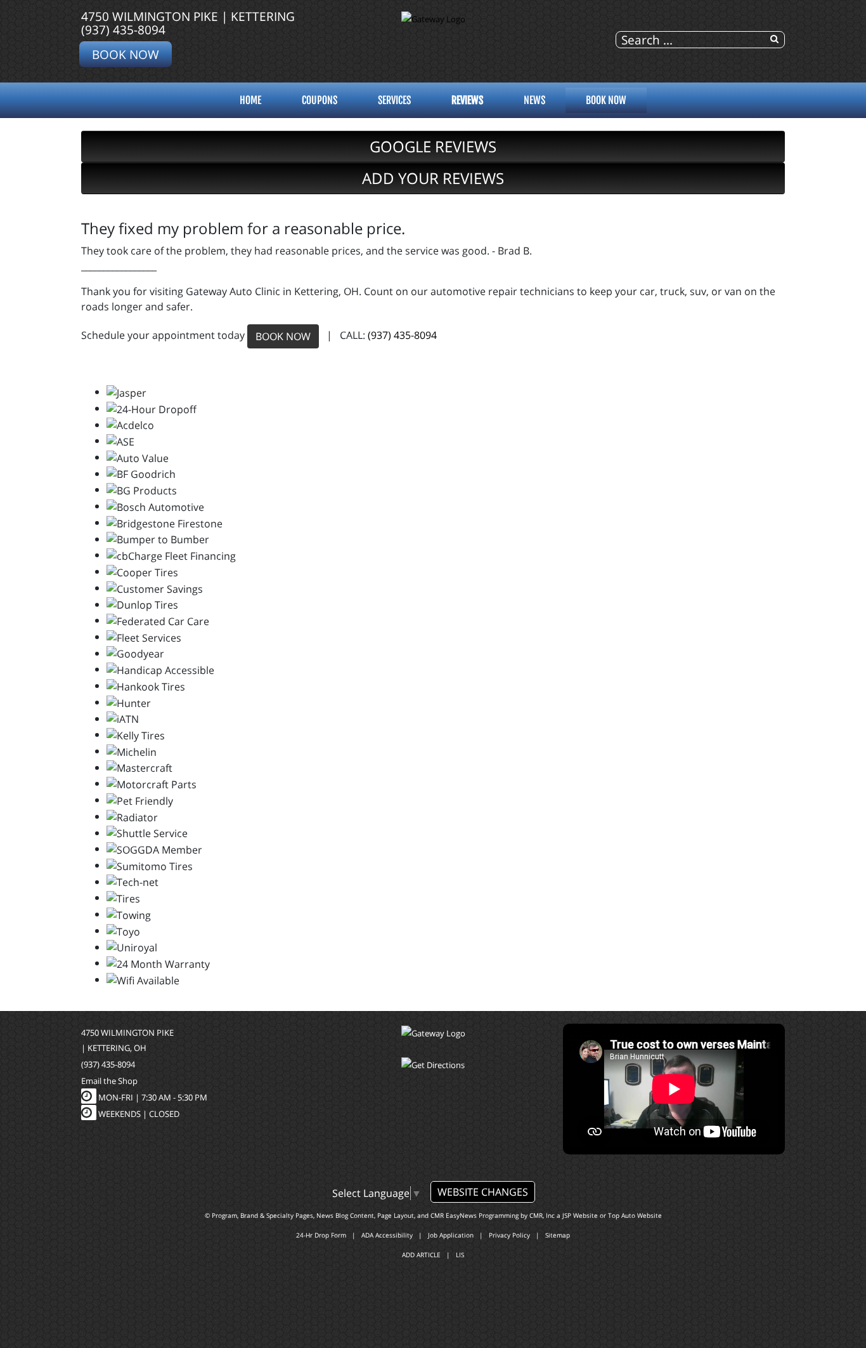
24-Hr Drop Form (321, 1235)
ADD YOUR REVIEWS (433, 178)
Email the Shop (109, 1081)
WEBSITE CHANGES (482, 1192)
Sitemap (557, 1235)
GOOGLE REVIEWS (433, 146)
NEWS (534, 100)
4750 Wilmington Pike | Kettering (188, 16)
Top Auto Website (635, 1215)
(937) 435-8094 (123, 29)
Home (250, 100)
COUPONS (319, 100)
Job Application (451, 1235)
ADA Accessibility (387, 1235)
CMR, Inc (542, 1215)
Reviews (467, 100)
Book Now (125, 54)
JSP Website (580, 1215)
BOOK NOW (283, 336)
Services (394, 100)
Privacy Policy (509, 1235)
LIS (460, 1254)
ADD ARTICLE (421, 1254)
